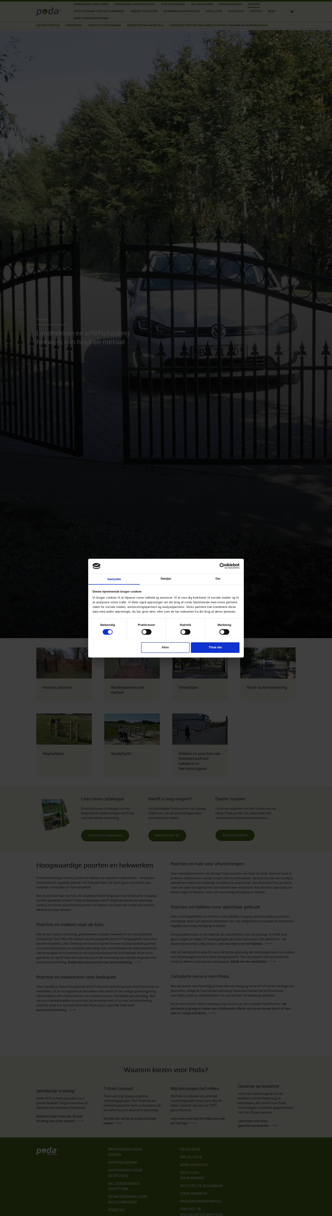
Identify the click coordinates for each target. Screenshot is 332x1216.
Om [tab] (217, 578)
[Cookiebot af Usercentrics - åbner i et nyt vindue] (224, 566)
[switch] (146, 632)
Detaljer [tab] (166, 578)
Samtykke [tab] (114, 579)
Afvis (165, 647)
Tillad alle (215, 647)
